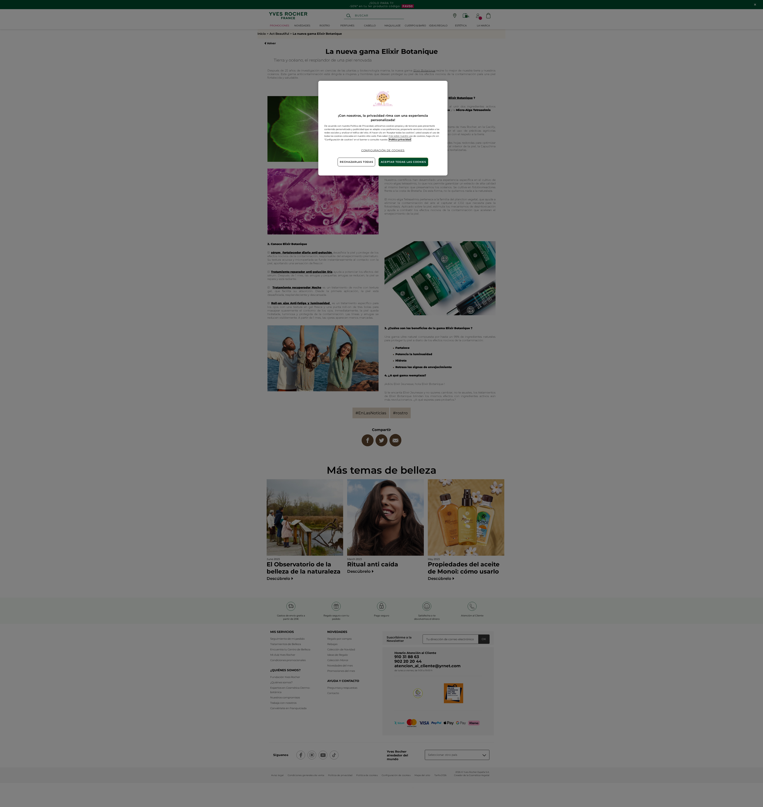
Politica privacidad (400, 139)
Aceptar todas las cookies (403, 161)
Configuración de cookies (383, 150)
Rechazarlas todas (356, 161)
